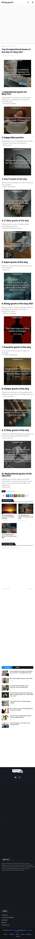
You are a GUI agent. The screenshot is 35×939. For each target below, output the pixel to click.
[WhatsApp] (19, 495)
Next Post (29, 589)
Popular (7, 667)
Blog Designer (13, 930)
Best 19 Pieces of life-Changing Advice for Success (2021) (21, 709)
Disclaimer (5, 920)
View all (31, 500)
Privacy (18, 936)
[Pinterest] (15, 495)
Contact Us (5, 915)
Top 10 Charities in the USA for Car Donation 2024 (20, 723)
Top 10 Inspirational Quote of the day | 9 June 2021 (9, 536)
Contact (11, 934)
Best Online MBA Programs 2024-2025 (21, 678)
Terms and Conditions (8, 917)
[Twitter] (11, 495)
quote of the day (10, 46)
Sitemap (4, 922)
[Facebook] (7, 495)
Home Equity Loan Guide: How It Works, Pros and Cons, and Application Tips (21, 672)
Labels (17, 667)
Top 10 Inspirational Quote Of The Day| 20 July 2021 (8, 517)
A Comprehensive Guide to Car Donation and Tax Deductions (19, 686)
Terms (17, 934)
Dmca (22, 934)
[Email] (23, 495)
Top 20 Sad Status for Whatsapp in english (20, 702)
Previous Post (6, 589)
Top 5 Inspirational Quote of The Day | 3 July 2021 (25, 517)
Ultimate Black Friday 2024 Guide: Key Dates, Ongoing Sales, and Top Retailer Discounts (21, 694)
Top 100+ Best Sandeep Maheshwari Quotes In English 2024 (20, 716)
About (5, 934)
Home (3, 46)
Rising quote (7, 2)
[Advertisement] (17, 23)
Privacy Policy (5, 925)
